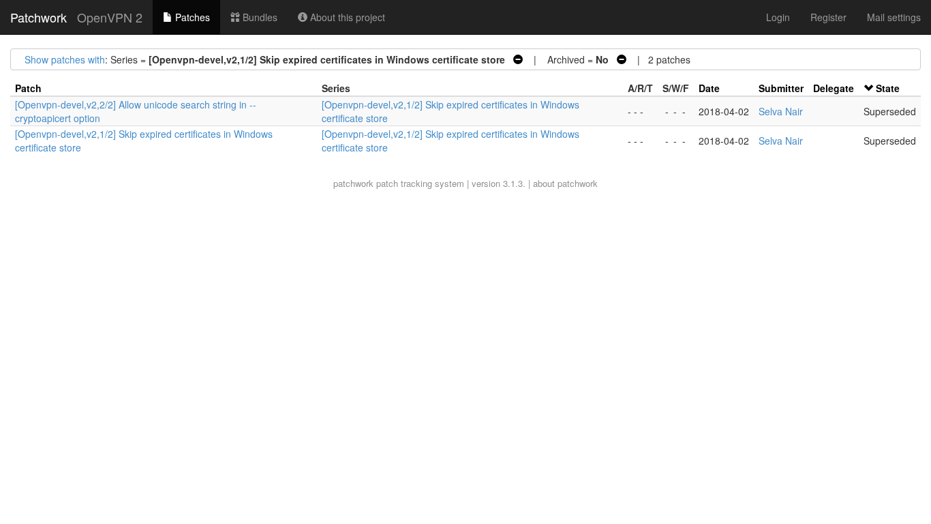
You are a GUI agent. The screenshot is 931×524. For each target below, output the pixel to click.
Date (709, 88)
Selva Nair (781, 111)
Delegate (833, 88)
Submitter (781, 88)
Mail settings (894, 17)
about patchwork (565, 183)
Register (828, 17)
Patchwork (38, 17)
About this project (346, 17)
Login (778, 17)
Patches (191, 17)
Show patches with (65, 59)
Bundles (258, 17)
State (888, 88)
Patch (28, 88)
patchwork (353, 183)
